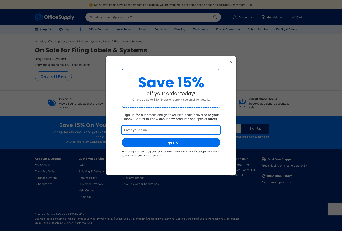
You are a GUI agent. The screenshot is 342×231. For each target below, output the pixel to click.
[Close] (231, 62)
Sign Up (171, 142)
